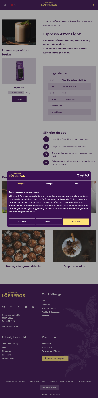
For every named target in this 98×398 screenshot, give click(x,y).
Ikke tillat (22, 222)
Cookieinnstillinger (37, 381)
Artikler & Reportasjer (51, 312)
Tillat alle (76, 222)
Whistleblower (49, 387)
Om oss (45, 301)
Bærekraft (46, 343)
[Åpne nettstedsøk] (5, 5)
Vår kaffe (46, 304)
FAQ (4, 347)
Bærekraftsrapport (57, 358)
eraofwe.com (8, 358)
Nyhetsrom (7, 351)
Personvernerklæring (15, 381)
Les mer (19, 99)
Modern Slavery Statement (62, 381)
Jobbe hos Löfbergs (10, 343)
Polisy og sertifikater (51, 351)
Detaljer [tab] (49, 183)
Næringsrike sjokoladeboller (23, 266)
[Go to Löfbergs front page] (49, 6)
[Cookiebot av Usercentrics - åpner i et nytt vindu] (78, 176)
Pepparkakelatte (74, 266)
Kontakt (45, 315)
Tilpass (48, 222)
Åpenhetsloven (85, 381)
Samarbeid (47, 347)
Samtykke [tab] (21, 183)
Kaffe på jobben (49, 308)
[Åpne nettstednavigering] (93, 5)
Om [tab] (76, 183)
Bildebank (6, 355)
